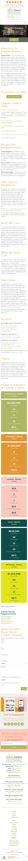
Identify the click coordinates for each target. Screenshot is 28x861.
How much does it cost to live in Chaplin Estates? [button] (12, 121)
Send (23, 688)
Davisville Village (17, 116)
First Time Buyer (14, 822)
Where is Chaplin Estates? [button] (10, 110)
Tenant (14, 833)
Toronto (14, 814)
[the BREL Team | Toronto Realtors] (14, 11)
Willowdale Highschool (7, 344)
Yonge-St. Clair (5, 620)
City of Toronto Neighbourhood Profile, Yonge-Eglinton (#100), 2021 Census (14, 209)
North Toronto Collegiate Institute (10, 343)
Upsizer (14, 824)
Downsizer (14, 826)
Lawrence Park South (7, 621)
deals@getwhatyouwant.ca (14, 777)
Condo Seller (14, 829)
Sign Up (14, 747)
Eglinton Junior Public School (9, 327)
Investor (14, 828)
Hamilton (14, 815)
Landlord (14, 835)
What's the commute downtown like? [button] (13, 134)
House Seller (14, 831)
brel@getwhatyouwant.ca (14, 772)
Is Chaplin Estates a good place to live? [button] (12, 126)
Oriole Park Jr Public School (8, 326)
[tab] (14, 109)
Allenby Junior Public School (9, 329)
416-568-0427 (17, 17)
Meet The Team (14, 840)
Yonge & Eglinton (6, 618)
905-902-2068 (16, 797)
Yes (3, 685)
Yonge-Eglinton (10, 114)
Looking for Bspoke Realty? (14, 19)
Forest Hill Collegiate (6, 348)
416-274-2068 (18, 16)
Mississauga (14, 817)
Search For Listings (14, 843)
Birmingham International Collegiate (11, 346)
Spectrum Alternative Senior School (10, 337)
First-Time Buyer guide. (15, 307)
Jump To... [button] (14, 39)
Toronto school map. (17, 352)
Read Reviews (14, 845)
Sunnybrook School (6, 331)
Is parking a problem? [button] (8, 137)
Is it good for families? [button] (8, 131)
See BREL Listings (14, 842)
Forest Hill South (6, 623)
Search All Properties (14, 96)
